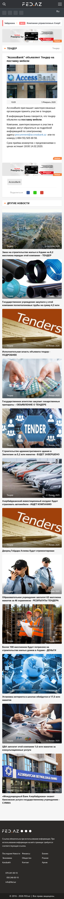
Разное (45, 858)
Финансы (26, 853)
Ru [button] (57, 11)
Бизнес (45, 853)
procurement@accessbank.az (30, 134)
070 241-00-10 (12, 873)
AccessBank (14, 182)
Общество (26, 858)
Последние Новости (11, 853)
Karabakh (6, 862)
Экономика (7, 858)
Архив (44, 862)
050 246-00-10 (12, 877)
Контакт (25, 862)
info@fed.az (11, 882)
